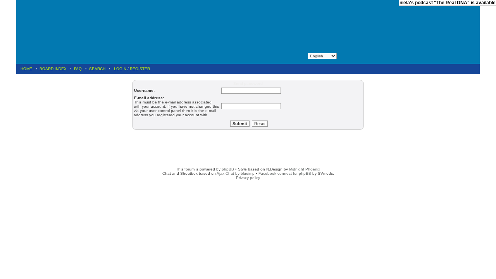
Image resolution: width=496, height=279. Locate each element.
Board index (53, 69)
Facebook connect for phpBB (284, 173)
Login (120, 69)
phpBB (228, 169)
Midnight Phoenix (304, 169)
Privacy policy (248, 178)
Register (140, 69)
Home (26, 69)
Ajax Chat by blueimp (236, 173)
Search (97, 69)
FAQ (78, 69)
